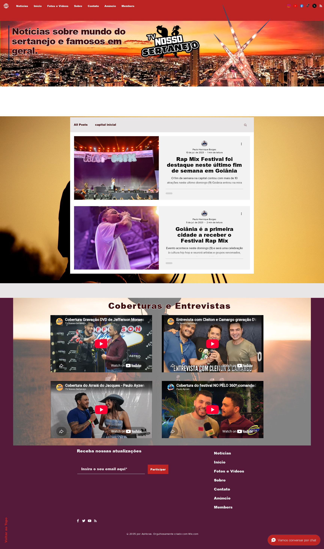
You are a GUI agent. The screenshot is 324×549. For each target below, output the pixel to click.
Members (223, 507)
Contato (222, 489)
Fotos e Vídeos (229, 471)
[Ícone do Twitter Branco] (84, 521)
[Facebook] (302, 6)
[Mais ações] (242, 144)
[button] (245, 125)
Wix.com (193, 533)
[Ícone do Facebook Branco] (78, 521)
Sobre (220, 480)
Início (219, 462)
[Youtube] (295, 6)
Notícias (222, 453)
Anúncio (222, 498)
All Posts (81, 124)
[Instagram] (289, 6)
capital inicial (105, 124)
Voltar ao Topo (6, 530)
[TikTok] (308, 6)
